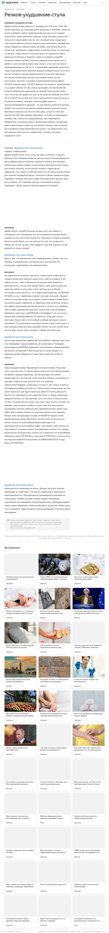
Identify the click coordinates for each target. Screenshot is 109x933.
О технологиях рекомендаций (91, 931)
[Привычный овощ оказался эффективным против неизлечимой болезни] (89, 809)
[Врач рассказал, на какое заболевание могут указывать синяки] (54, 843)
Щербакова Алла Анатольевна (28, 148)
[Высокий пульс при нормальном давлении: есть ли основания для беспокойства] (89, 741)
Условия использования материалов (57, 931)
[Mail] (3, 2)
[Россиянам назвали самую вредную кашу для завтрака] (20, 911)
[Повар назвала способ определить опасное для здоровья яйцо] (54, 638)
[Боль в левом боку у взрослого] (54, 877)
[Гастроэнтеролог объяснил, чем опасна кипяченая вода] (54, 775)
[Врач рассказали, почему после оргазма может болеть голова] (89, 775)
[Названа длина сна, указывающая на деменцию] (20, 570)
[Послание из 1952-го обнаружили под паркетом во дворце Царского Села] (54, 672)
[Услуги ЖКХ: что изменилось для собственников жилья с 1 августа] (54, 570)
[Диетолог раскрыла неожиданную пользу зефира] (89, 706)
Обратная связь (76, 931)
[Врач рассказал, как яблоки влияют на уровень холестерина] (20, 706)
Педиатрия (20, 9)
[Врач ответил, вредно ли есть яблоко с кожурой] (54, 911)
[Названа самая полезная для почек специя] (89, 877)
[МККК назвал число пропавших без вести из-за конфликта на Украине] (89, 843)
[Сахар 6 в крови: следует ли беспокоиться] (89, 672)
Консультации (9, 9)
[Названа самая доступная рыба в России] (20, 843)
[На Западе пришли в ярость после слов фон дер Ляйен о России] (89, 604)
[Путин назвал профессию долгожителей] (20, 741)
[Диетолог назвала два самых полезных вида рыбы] (89, 570)
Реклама (18, 931)
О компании (10, 931)
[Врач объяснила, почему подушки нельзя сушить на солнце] (20, 638)
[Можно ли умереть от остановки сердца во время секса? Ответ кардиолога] (20, 604)
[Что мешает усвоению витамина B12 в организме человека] (20, 775)
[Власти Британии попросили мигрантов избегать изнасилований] (20, 672)
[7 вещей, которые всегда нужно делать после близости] (54, 741)
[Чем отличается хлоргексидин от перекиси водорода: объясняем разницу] (20, 877)
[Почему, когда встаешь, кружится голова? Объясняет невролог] (89, 638)
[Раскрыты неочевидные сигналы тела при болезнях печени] (54, 706)
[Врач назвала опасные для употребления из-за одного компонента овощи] (20, 809)
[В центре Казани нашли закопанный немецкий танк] (54, 604)
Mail (3, 931)
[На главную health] (11, 2)
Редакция (42, 931)
